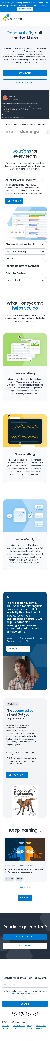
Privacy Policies (31, 994)
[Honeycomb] (13, 19)
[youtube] (28, 1013)
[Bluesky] (14, 1013)
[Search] (39, 19)
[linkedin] (21, 1013)
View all (25, 898)
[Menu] (45, 19)
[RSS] (35, 1013)
